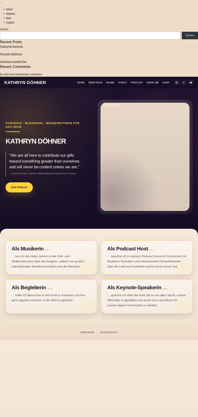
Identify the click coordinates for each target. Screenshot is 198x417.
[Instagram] (176, 82)
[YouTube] (191, 82)
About (9, 9)
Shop (166, 82)
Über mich (95, 82)
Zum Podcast (19, 187)
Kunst (122, 82)
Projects (10, 13)
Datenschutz (108, 332)
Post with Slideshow (11, 54)
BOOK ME (153, 82)
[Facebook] (184, 82)
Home (81, 82)
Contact (10, 22)
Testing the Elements (11, 46)
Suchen (4, 29)
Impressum (87, 332)
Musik (110, 82)
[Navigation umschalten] (1, 2)
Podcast (137, 82)
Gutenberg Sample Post (13, 61)
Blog (8, 18)
